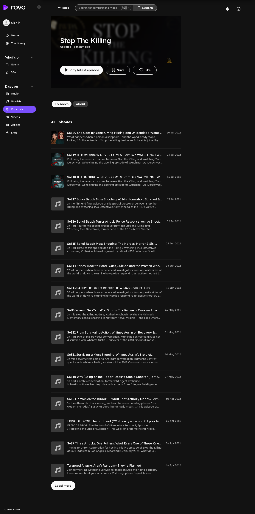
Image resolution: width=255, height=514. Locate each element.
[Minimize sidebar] (39, 6)
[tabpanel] (116, 305)
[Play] (57, 137)
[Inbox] (227, 8)
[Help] (238, 8)
